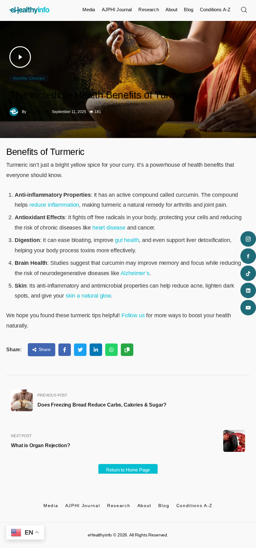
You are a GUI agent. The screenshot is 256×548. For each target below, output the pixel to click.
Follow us (133, 315)
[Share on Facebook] (64, 349)
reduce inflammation (54, 205)
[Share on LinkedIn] (96, 349)
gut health (127, 240)
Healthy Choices (29, 78)
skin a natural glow (88, 296)
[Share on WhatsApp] (111, 349)
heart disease (108, 228)
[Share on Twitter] (80, 349)
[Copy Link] (127, 349)
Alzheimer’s (135, 273)
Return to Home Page (128, 469)
